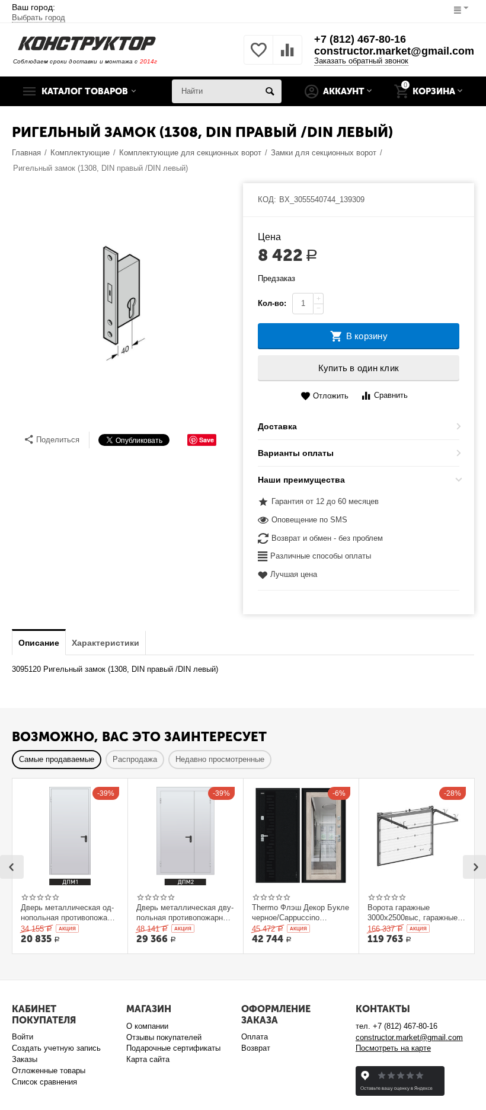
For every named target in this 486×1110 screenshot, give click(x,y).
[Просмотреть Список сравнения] (287, 56)
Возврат (255, 1048)
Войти (22, 1036)
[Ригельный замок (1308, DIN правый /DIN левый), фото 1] (120, 304)
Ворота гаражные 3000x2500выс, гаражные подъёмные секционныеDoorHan (412, 912)
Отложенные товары (48, 1070)
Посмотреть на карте (393, 1048)
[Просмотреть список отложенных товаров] (258, 56)
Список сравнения (44, 1081)
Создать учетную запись (56, 1048)
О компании (147, 1026)
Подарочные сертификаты (173, 1048)
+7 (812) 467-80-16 (360, 39)
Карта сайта (148, 1059)
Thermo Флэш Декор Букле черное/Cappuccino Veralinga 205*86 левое (300, 912)
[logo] (87, 43)
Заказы (24, 1059)
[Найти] (270, 91)
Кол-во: (272, 303)
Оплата (254, 1036)
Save (206, 439)
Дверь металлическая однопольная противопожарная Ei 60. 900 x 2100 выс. (67, 912)
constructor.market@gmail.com (394, 51)
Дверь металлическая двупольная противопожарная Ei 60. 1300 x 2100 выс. (185, 912)
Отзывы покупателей (164, 1037)
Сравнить (391, 395)
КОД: (267, 199)
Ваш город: (38, 12)
